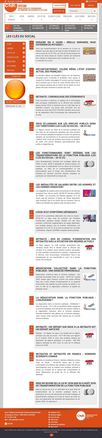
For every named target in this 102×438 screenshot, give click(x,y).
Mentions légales (56, 415)
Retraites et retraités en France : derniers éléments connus (66, 355)
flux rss (90, 1)
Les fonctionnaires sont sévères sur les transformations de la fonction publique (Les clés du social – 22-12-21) (66, 155)
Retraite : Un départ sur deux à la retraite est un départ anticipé (66, 328)
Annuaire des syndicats (58, 424)
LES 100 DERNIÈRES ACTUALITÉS (18, 28)
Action (22, 16)
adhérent (75, 5)
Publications (67, 16)
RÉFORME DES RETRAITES (89, 27)
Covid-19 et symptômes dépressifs (56, 212)
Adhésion (91, 5)
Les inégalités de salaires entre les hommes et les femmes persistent (66, 186)
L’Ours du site (55, 417)
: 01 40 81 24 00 (10, 417)
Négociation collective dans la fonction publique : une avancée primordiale (66, 269)
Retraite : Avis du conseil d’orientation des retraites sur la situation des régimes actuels (66, 240)
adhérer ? (59, 5)
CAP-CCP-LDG (41, 16)
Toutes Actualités (11, 18)
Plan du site (54, 419)
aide (96, 1)
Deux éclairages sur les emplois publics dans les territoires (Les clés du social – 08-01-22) (66, 125)
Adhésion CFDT (55, 412)
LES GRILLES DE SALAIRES (54, 27)
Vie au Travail (80, 16)
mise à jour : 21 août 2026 (15, 1)
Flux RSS (10, 423)
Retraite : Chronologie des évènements (60, 97)
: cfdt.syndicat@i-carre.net (14, 419)
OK (51, 435)
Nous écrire (54, 427)
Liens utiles (54, 422)
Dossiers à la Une (54, 16)
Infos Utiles (92, 16)
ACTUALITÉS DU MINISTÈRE (38, 27)
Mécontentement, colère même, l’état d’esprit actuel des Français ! (66, 70)
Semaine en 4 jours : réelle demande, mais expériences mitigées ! (66, 43)
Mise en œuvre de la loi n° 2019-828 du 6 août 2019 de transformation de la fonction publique (66, 384)
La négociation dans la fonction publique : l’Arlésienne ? (66, 299)
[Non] (100, 433)
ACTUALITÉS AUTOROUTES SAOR (70, 28)
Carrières (30, 16)
